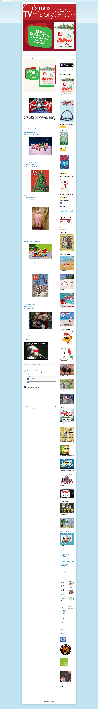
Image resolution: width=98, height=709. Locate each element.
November (63, 597)
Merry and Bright (63, 553)
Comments (63, 229)
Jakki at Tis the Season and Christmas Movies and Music (33, 300)
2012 (62, 629)
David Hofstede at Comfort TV (29, 130)
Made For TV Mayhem (64, 556)
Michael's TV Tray (63, 566)
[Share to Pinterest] (40, 364)
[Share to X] (38, 364)
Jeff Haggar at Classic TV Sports (29, 304)
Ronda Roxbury (26, 271)
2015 (62, 593)
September (63, 599)
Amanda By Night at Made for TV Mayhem (31, 262)
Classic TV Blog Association (65, 549)
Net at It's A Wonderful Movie (29, 308)
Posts (62, 227)
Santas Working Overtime (64, 574)
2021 (62, 585)
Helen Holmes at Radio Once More (29, 239)
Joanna (30, 378)
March (63, 623)
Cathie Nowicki (26, 158)
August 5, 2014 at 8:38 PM (35, 370)
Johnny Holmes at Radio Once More (30, 199)
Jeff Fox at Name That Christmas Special (31, 164)
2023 (62, 582)
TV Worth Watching (64, 573)
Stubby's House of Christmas (65, 554)
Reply (28, 374)
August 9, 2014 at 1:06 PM (38, 378)
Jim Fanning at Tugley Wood (28, 337)
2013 (62, 628)
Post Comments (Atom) (31, 408)
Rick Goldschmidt (63, 572)
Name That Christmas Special (65, 550)
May (62, 621)
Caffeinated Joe (63, 563)
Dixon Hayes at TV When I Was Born (30, 162)
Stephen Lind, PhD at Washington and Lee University (33, 241)
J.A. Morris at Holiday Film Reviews (30, 197)
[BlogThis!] (37, 364)
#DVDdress (62, 71)
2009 (62, 633)
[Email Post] (34, 364)
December (63, 595)
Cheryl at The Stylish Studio (28, 335)
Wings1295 (28, 370)
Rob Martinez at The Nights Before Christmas (31, 166)
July (62, 618)
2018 (62, 589)
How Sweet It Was (63, 567)
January (63, 626)
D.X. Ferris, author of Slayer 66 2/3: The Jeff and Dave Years (34, 232)
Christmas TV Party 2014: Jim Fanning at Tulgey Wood (63, 614)
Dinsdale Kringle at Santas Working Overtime (31, 128)
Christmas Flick (63, 570)
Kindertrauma (63, 557)
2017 (62, 590)
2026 (62, 581)
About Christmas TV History (29, 58)
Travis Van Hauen (27, 339)
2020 (62, 586)
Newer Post (26, 406)
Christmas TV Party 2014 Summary (63, 610)
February (63, 625)
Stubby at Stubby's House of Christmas (30, 201)
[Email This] (36, 364)
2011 (62, 630)
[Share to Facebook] (39, 364)
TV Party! (62, 577)
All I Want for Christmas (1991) (63, 604)
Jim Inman (26, 237)
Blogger (53, 701)
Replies (29, 376)
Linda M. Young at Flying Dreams (29, 160)
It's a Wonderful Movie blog (65, 555)
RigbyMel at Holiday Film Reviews (29, 266)
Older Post (54, 406)
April (62, 622)
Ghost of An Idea (63, 571)
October (63, 598)
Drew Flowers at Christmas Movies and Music (31, 134)
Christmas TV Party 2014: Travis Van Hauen (63, 607)
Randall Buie (26, 203)
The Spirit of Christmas (64, 565)
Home (40, 406)
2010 (62, 632)
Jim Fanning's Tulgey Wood (65, 564)
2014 (62, 594)
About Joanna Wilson (64, 70)
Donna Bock (26, 195)
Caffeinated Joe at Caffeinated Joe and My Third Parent (33, 132)
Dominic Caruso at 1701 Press (29, 306)
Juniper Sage (26, 264)
